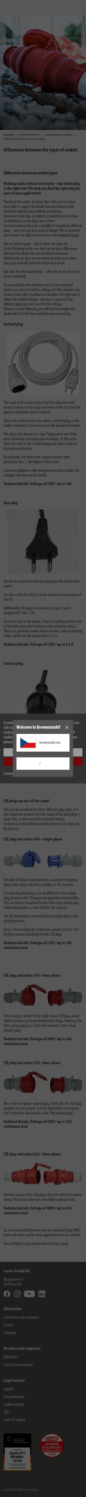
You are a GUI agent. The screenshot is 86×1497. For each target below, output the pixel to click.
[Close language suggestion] (67, 727)
